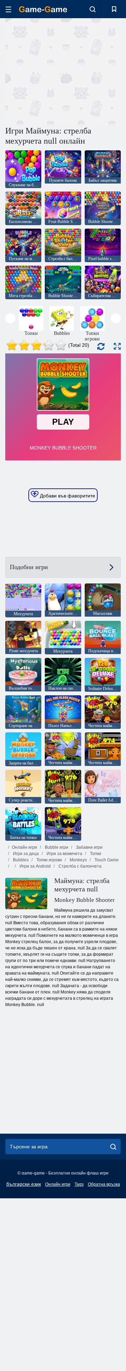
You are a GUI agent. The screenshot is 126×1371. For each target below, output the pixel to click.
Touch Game (106, 859)
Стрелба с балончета (79, 866)
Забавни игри (89, 847)
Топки (95, 853)
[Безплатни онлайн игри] (43, 9)
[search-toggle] (92, 9)
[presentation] (10, 318)
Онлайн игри (24, 847)
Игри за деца (25, 853)
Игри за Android (35, 866)
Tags (79, 1184)
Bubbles (20, 859)
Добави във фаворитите (66, 495)
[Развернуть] (117, 346)
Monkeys (78, 859)
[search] (113, 1146)
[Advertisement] (94, 71)
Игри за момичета (64, 853)
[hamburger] (8, 9)
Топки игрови (48, 859)
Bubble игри (56, 847)
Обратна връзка (104, 1184)
